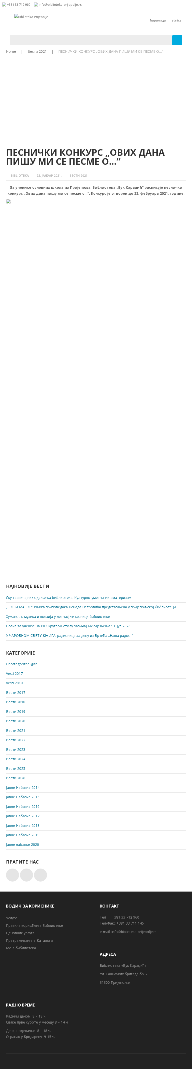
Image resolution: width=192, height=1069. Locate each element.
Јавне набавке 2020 (22, 844)
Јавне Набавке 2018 (23, 825)
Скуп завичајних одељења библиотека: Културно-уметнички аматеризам (68, 597)
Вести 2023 (15, 749)
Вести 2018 (15, 702)
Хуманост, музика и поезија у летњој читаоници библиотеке (58, 616)
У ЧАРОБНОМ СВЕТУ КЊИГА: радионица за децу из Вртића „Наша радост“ (69, 635)
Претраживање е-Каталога (29, 940)
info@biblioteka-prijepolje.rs (134, 931)
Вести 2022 (15, 740)
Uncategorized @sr (21, 664)
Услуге (11, 918)
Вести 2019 (15, 711)
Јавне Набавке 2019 (23, 835)
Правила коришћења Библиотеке (34, 925)
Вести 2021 (37, 51)
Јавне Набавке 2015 (23, 797)
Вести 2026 (15, 778)
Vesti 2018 (14, 683)
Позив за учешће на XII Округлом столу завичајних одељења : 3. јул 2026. (68, 626)
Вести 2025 (15, 768)
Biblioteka (20, 175)
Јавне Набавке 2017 (23, 816)
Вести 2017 (15, 692)
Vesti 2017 (14, 673)
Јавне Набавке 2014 (23, 787)
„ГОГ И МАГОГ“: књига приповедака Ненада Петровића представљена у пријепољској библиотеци (91, 607)
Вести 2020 (15, 721)
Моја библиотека (21, 948)
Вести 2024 (15, 759)
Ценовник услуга (20, 933)
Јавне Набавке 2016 (23, 806)
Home (11, 51)
